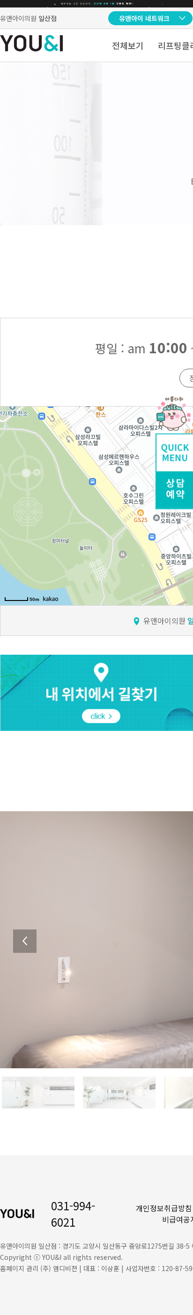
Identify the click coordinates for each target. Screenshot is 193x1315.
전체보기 (128, 45)
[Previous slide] (25, 941)
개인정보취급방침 (164, 1208)
